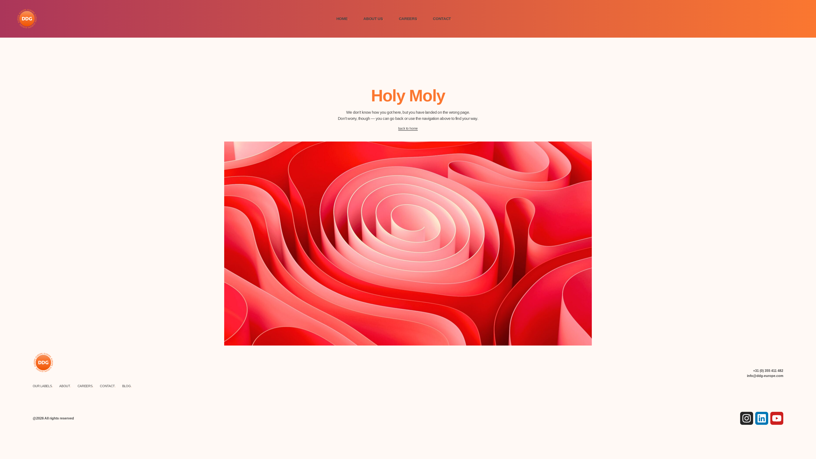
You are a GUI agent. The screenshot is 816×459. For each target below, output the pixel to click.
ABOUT (65, 386)
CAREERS (408, 19)
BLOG (127, 386)
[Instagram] (746, 418)
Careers (86, 386)
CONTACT (442, 19)
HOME (342, 19)
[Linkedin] (761, 418)
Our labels (43, 386)
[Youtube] (776, 418)
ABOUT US (373, 19)
